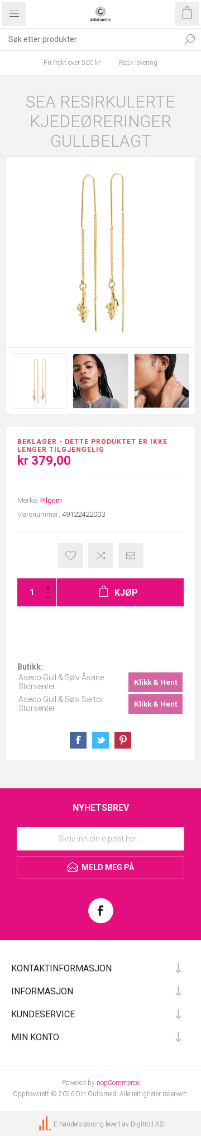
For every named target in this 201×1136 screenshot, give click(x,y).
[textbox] (89, 39)
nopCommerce (118, 1083)
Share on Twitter (100, 740)
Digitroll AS (147, 1124)
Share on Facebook (78, 740)
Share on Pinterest (122, 740)
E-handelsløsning (79, 1124)
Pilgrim (51, 500)
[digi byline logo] (46, 1124)
